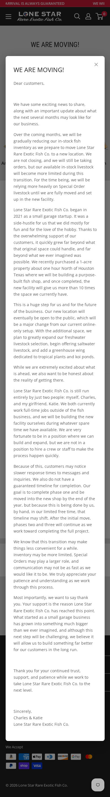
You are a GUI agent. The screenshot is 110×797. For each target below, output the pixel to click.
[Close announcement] (96, 64)
